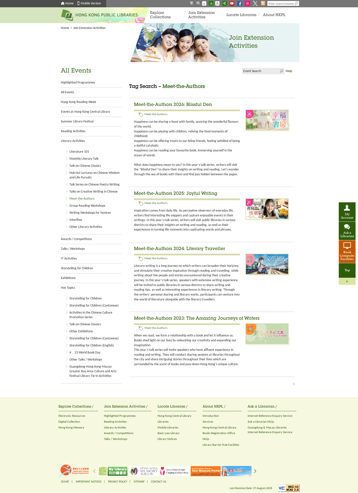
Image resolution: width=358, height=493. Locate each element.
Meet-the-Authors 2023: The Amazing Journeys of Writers (196, 318)
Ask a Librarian (347, 234)
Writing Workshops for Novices (90, 213)
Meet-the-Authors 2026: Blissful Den (173, 105)
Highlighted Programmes (78, 82)
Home (69, 3)
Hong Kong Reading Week (78, 102)
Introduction (211, 416)
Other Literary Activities (85, 227)
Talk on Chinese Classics (85, 166)
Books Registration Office (219, 433)
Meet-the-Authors (81, 199)
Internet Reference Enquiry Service (270, 416)
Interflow (75, 220)
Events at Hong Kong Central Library (85, 112)
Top (347, 270)
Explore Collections (160, 15)
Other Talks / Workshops (85, 360)
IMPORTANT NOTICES (89, 481)
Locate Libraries (241, 15)
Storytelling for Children (77, 268)
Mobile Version (91, 3)
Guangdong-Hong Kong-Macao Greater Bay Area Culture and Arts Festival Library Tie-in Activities (92, 371)
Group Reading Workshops (87, 206)
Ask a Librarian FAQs (261, 421)
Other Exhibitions (81, 331)
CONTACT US (158, 481)
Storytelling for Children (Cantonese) (94, 305)
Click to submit (281, 71)
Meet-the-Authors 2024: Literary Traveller (179, 249)
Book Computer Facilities (347, 256)
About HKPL (274, 15)
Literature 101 (79, 152)
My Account (347, 216)
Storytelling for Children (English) (91, 345)
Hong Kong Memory (71, 427)
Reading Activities (73, 131)
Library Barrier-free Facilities (221, 444)
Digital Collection (69, 421)
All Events (67, 92)
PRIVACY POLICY (117, 481)
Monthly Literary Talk (83, 159)
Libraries (163, 421)
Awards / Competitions (76, 239)
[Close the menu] (347, 281)
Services (208, 421)
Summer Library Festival (77, 121)
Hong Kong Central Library (174, 416)
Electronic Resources (71, 416)
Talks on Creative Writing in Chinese (93, 192)
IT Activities (69, 258)
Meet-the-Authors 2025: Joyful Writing (175, 194)
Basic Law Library (168, 433)
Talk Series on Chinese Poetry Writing (94, 184)
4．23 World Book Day (84, 352)
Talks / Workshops (73, 249)
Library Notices (167, 439)
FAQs (206, 439)
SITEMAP (139, 481)
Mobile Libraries (168, 427)
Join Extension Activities (201, 15)
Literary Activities (73, 141)
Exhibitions (68, 278)
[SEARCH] (296, 3)
